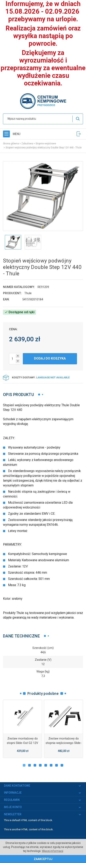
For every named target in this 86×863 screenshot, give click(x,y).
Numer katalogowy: (19, 287)
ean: (6, 299)
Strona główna (11, 143)
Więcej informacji (52, 851)
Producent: (12, 293)
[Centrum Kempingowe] (43, 101)
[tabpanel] (22, 729)
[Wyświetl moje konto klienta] (79, 134)
